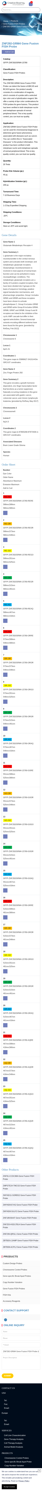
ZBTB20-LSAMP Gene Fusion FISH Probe (20, 1241)
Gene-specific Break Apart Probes (17, 1276)
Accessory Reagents (11, 1301)
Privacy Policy (23, 1481)
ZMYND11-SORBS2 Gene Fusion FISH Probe (19, 1196)
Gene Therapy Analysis (13, 1439)
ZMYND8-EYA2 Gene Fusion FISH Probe (20, 1205)
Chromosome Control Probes (15, 1270)
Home (5, 21)
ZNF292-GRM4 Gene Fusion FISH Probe (20, 27)
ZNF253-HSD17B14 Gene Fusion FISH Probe (19, 1225)
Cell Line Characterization (15, 1435)
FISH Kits (7, 1295)
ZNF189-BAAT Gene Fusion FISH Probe (20, 1218)
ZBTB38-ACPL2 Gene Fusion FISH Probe (20, 1247)
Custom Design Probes (12, 1263)
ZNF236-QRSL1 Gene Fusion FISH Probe (20, 1234)
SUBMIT (7, 1376)
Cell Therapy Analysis (13, 1443)
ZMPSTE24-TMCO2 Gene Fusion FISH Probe (19, 1187)
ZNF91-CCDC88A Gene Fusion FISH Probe (18, 1177)
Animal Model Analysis (13, 1447)
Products (14, 21)
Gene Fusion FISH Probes (14, 24)
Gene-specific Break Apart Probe (18, 1462)
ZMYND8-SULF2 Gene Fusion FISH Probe (21, 1211)
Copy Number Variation (12, 1282)
